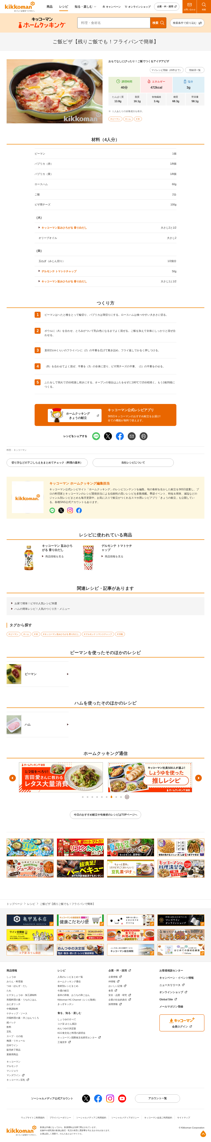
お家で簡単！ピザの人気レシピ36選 (36, 603)
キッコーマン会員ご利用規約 (158, 1117)
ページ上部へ (203, 1133)
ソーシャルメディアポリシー (125, 1117)
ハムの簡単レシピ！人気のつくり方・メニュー (42, 608)
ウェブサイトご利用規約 (33, 1117)
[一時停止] (127, 797)
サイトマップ (183, 1117)
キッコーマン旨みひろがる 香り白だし (64, 227)
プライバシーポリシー (60, 1117)
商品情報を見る (54, 556)
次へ (198, 778)
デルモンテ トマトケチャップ (59, 271)
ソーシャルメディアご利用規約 (91, 1117)
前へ (12, 778)
